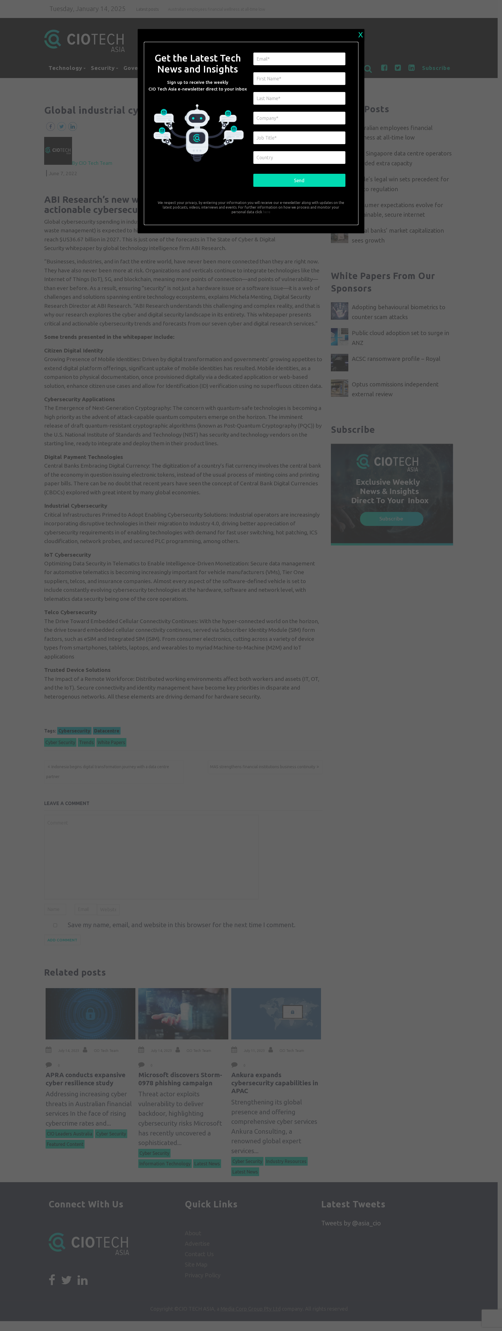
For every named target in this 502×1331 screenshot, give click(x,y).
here (266, 212)
